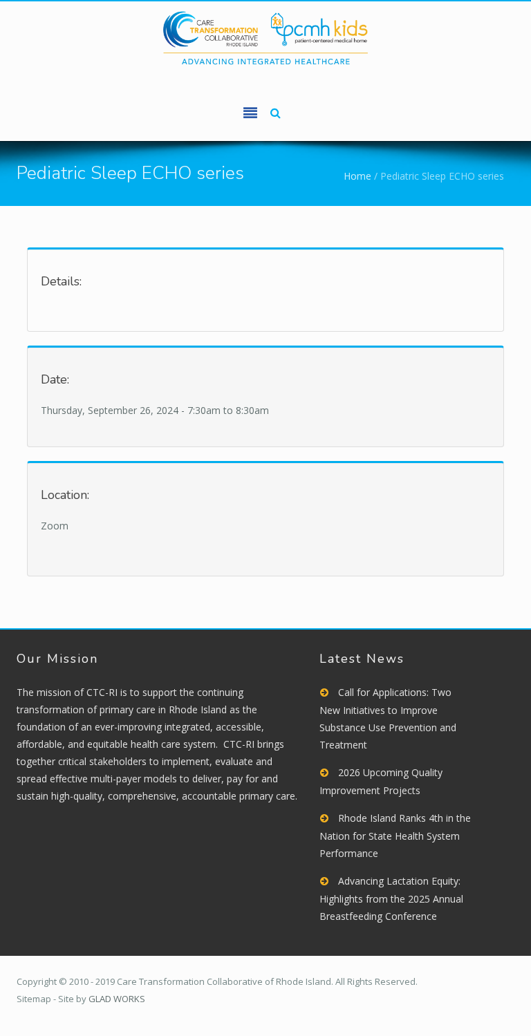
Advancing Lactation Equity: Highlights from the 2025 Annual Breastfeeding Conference (391, 898)
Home (357, 175)
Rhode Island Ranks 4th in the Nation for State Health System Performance (395, 835)
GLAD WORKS (116, 998)
